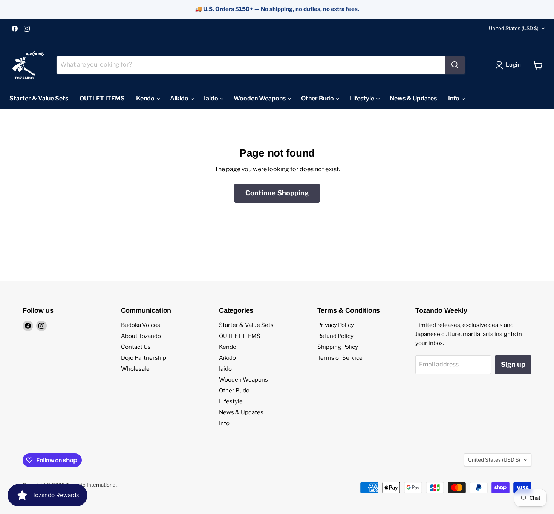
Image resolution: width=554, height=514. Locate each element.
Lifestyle (362, 98)
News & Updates (413, 98)
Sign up (513, 364)
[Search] (455, 65)
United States (514, 28)
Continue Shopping (277, 193)
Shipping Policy (337, 347)
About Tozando (141, 336)
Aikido (180, 98)
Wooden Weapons (260, 98)
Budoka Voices (140, 325)
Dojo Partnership (143, 357)
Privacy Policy (335, 325)
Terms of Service (340, 357)
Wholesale (135, 368)
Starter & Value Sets (38, 98)
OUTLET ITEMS (102, 98)
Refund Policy (335, 336)
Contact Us (136, 347)
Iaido (211, 98)
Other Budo (318, 98)
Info (454, 98)
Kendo (146, 98)
